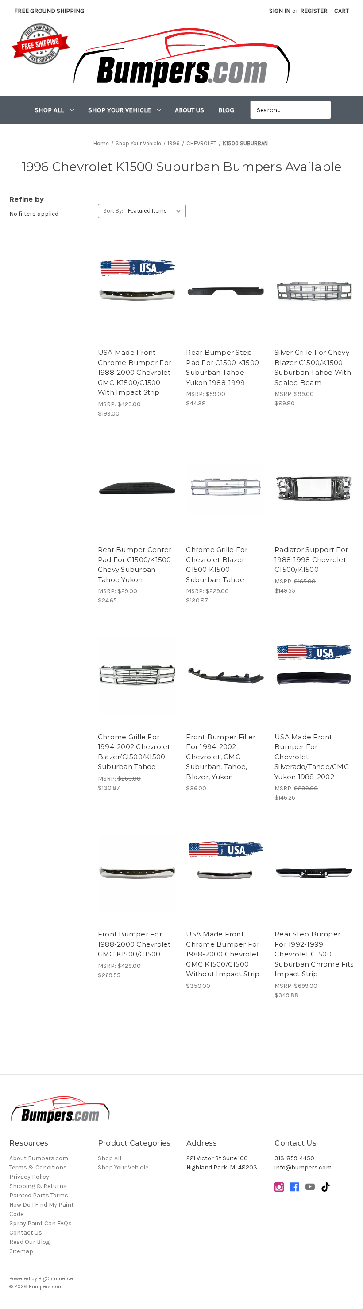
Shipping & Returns (38, 1186)
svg (325, 1187)
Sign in (279, 11)
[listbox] (156, 211)
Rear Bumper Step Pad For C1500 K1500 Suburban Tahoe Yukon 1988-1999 (222, 367)
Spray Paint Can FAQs (40, 1223)
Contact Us (25, 1232)
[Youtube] (310, 1187)
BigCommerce (56, 1278)
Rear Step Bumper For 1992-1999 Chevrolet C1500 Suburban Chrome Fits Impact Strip (313, 954)
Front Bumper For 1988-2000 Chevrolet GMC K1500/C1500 (134, 944)
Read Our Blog (29, 1242)
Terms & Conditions (38, 1167)
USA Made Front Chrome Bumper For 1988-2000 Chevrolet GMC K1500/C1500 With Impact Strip (134, 372)
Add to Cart (225, 299)
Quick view (137, 280)
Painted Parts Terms (38, 1195)
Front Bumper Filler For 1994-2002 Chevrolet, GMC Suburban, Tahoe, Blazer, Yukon (220, 757)
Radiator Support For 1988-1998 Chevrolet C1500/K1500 (311, 559)
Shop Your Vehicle (120, 110)
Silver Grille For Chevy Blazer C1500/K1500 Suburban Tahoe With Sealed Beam (312, 367)
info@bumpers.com (303, 1167)
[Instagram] (279, 1187)
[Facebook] (294, 1187)
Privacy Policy (29, 1177)
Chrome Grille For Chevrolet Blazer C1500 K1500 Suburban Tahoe (216, 564)
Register (314, 11)
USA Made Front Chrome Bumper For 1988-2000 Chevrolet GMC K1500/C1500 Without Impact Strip (222, 954)
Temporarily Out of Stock (137, 299)
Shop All (50, 110)
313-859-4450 (294, 1158)
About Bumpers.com (38, 1158)
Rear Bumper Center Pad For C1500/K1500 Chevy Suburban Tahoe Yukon (135, 564)
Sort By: (113, 210)
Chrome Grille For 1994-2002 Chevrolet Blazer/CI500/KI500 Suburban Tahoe (134, 752)
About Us (189, 110)
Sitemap (21, 1251)
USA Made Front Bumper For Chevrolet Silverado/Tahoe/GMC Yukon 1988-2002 (311, 757)
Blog (226, 110)
